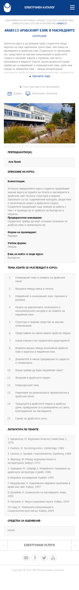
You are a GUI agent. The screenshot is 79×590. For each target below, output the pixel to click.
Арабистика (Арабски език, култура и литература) (42, 22)
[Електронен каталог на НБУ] (7, 7)
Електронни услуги (39, 545)
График (17, 94)
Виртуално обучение (44, 94)
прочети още (41, 76)
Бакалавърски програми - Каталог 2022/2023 (32, 20)
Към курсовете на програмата (41, 87)
